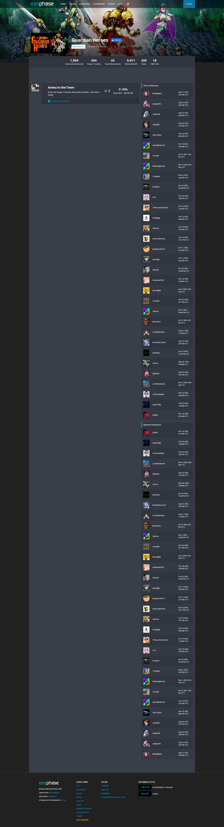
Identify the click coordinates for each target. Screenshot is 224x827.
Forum (103, 46)
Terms (79, 816)
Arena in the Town (61, 87)
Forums (72, 4)
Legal (78, 805)
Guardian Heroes (90, 40)
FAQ (78, 786)
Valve (63, 800)
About (79, 797)
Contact (80, 801)
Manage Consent (84, 808)
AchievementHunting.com (113, 797)
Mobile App (81, 789)
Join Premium (82, 820)
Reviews (111, 4)
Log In (189, 4)
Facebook (105, 793)
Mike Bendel (54, 792)
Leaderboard (99, 4)
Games (63, 4)
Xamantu (52, 796)
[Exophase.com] (44, 4)
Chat (120, 4)
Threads (105, 786)
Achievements (78, 46)
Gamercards (84, 4)
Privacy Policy (82, 812)
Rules (79, 793)
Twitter (105, 789)
